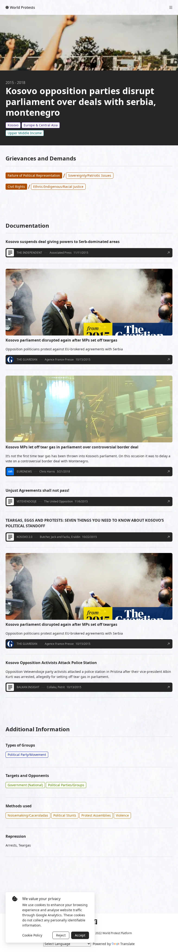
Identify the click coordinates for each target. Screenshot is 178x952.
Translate (127, 944)
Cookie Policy (32, 935)
